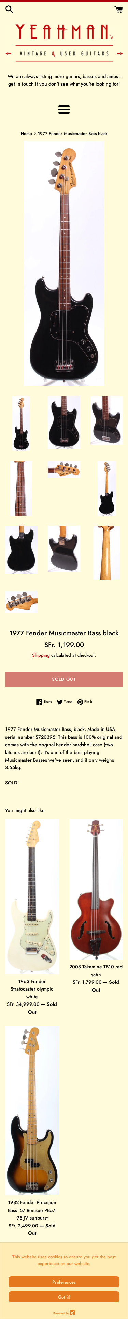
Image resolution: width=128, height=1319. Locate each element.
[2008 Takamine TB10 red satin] (96, 889)
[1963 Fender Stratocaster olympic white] (32, 896)
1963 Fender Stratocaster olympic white (32, 989)
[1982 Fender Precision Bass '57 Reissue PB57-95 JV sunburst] (32, 1110)
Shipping (41, 655)
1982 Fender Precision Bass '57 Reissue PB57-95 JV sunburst (32, 1210)
